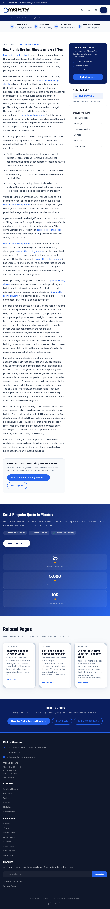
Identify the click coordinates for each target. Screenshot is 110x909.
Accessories (79, 146)
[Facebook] (48, 904)
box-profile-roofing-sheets (30, 44)
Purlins (6, 798)
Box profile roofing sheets (16, 55)
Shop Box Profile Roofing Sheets (27, 477)
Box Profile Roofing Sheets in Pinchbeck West (89, 653)
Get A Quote (17, 485)
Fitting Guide (9, 832)
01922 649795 (11, 2)
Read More (11, 679)
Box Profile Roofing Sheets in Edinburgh (53, 652)
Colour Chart (9, 837)
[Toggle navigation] (103, 10)
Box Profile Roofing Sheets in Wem (17, 652)
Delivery (7, 841)
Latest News (9, 846)
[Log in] (89, 10)
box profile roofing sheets (31, 115)
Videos (6, 828)
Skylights (78, 140)
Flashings (78, 123)
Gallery (6, 823)
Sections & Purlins (82, 129)
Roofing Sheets (81, 118)
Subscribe (99, 874)
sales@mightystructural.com (34, 2)
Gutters (77, 135)
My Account (9, 855)
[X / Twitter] (61, 904)
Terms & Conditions (13, 881)
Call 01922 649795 (90, 721)
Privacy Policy (9, 886)
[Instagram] (55, 904)
